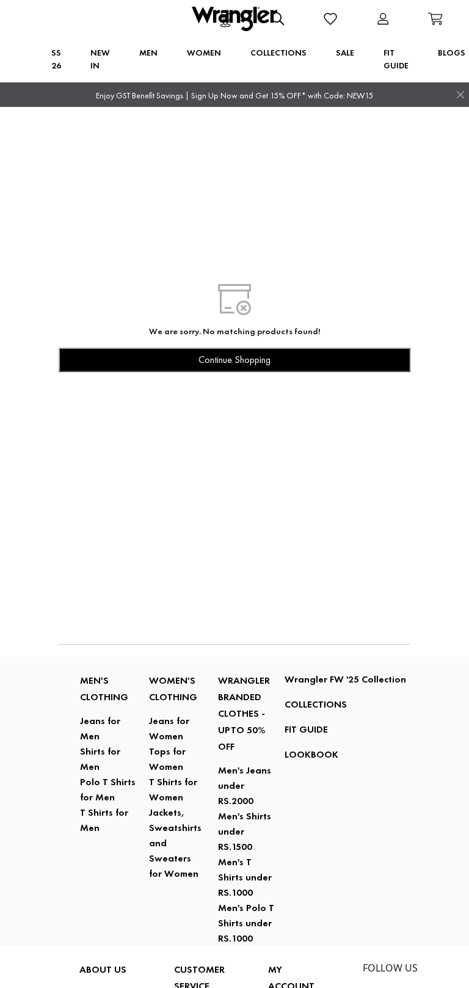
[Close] (460, 94)
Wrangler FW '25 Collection (345, 679)
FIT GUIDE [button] (396, 59)
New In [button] (100, 59)
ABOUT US (102, 969)
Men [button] (148, 52)
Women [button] (204, 52)
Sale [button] (345, 52)
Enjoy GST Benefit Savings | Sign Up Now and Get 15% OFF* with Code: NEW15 (234, 95)
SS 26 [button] (56, 59)
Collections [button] (278, 52)
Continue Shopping (234, 359)
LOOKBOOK (311, 754)
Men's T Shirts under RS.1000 (245, 877)
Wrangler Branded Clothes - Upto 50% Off (244, 713)
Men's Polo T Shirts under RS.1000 (246, 923)
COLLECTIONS (316, 704)
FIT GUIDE (306, 729)
